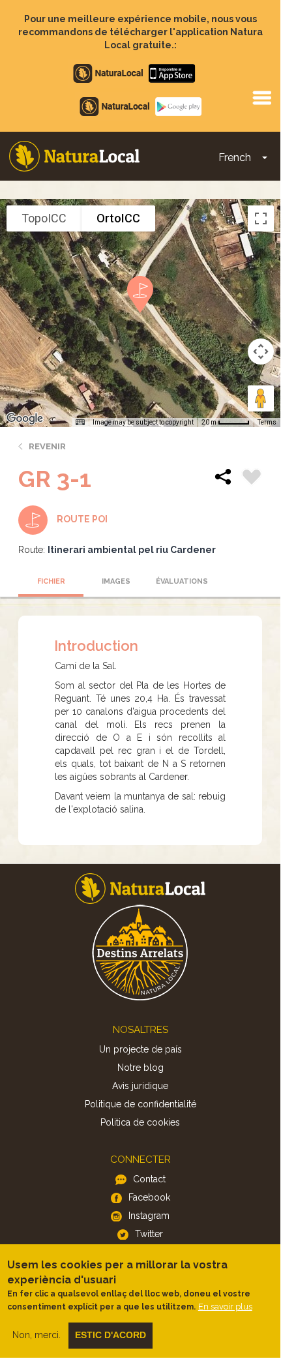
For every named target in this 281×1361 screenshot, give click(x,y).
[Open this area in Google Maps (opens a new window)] (24, 418)
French (234, 157)
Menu (261, 97)
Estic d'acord (110, 1335)
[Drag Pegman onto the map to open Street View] (261, 398)
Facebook (149, 1197)
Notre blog (140, 1067)
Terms (267, 422)
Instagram (149, 1215)
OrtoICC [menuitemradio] (118, 218)
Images (116, 581)
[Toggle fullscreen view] (261, 218)
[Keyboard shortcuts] (80, 422)
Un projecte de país (140, 1049)
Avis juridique (140, 1086)
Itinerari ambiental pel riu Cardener (132, 550)
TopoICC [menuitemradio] (44, 218)
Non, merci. (36, 1335)
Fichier (51, 581)
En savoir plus (225, 1306)
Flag (251, 478)
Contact (149, 1179)
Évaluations (182, 581)
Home (74, 156)
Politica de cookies (140, 1122)
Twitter (149, 1234)
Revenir (47, 446)
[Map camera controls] (261, 351)
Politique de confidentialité (140, 1104)
